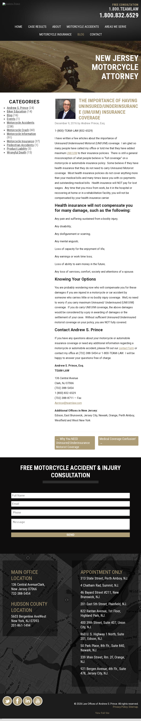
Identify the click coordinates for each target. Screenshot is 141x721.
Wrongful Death (16, 152)
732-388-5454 (20, 593)
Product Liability (17, 148)
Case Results (37, 26)
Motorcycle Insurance (55, 34)
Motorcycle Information (21, 134)
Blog (81, 34)
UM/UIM (72, 153)
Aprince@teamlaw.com (68, 403)
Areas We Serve (115, 26)
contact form (126, 348)
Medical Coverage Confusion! (118, 441)
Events (11, 119)
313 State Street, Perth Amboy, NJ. (104, 578)
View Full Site (102, 713)
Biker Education (16, 111)
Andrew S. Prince (17, 108)
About (56, 26)
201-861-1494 (20, 625)
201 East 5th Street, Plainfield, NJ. (103, 604)
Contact (96, 34)
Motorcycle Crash (18, 130)
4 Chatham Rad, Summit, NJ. (99, 585)
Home (18, 26)
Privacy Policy (120, 706)
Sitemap (133, 706)
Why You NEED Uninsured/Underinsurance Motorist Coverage (73, 443)
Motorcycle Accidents (83, 26)
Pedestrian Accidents (20, 145)
